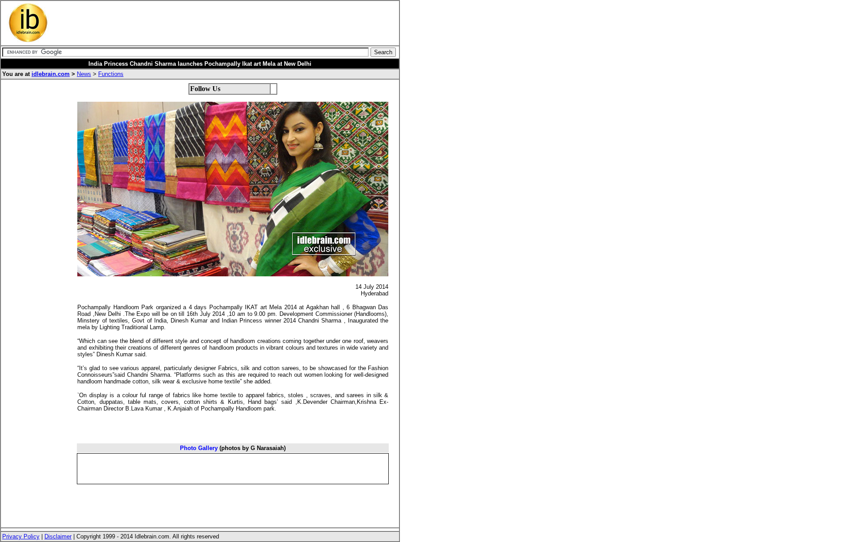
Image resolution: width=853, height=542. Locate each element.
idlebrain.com (51, 74)
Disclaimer (58, 536)
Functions (111, 74)
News (84, 74)
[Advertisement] (219, 23)
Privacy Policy (21, 536)
